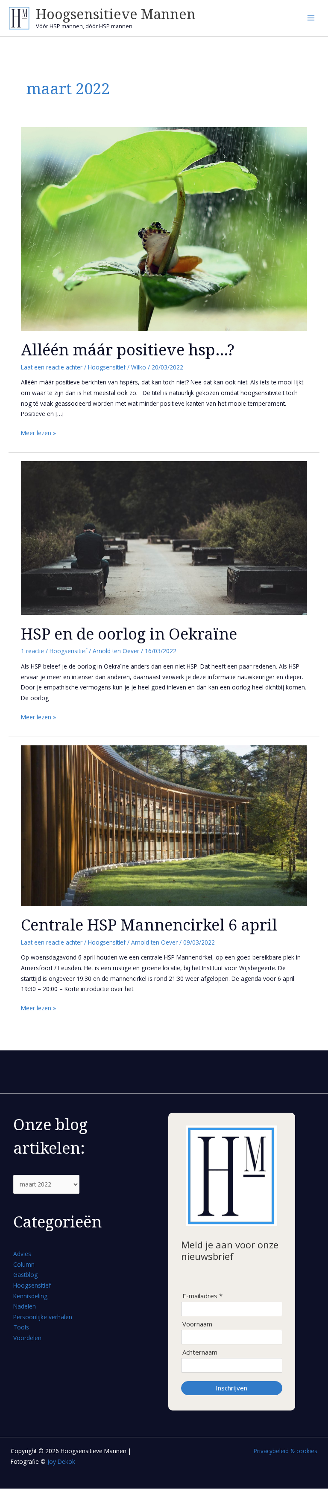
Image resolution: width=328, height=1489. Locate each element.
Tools (21, 1327)
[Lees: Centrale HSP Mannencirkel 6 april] (164, 825)
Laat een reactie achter (51, 367)
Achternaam (199, 1352)
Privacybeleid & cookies (285, 1451)
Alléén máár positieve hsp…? (127, 349)
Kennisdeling (30, 1296)
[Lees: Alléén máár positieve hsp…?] (164, 228)
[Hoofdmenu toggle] (311, 18)
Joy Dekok (61, 1461)
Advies (22, 1254)
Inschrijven (231, 1388)
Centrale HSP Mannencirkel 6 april (149, 924)
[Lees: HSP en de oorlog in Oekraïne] (164, 537)
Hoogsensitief (107, 367)
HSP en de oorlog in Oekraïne (129, 633)
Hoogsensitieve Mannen (116, 14)
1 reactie (32, 651)
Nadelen (24, 1306)
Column (24, 1264)
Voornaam (197, 1324)
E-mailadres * (202, 1296)
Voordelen (27, 1338)
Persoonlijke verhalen (42, 1317)
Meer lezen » (38, 432)
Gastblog (25, 1275)
